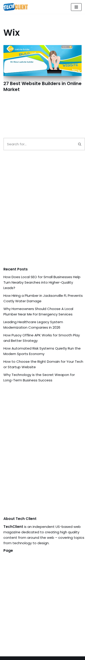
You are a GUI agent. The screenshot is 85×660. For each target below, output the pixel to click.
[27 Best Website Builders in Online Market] (42, 60)
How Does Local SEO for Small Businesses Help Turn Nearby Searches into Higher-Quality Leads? (41, 282)
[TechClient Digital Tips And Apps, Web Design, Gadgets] (15, 7)
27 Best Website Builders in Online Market (42, 86)
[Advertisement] (42, 213)
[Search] (80, 144)
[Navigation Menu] (76, 7)
